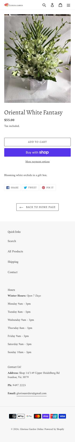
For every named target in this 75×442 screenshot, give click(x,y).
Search (12, 241)
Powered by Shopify (54, 429)
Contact (13, 272)
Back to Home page (40, 207)
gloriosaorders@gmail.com (32, 393)
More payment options (37, 162)
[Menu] (68, 5)
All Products (15, 251)
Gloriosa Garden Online (31, 429)
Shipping (13, 262)
